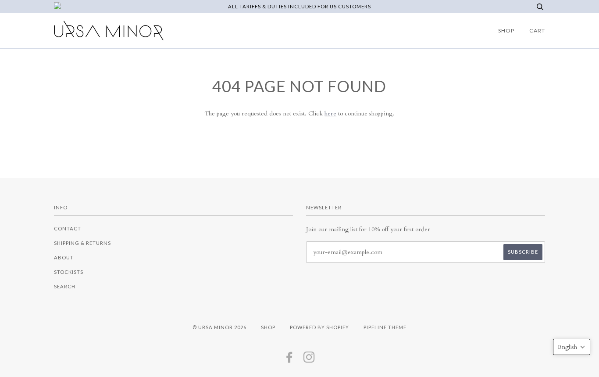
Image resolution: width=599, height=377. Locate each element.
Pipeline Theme (385, 327)
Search (64, 286)
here (330, 113)
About (64, 257)
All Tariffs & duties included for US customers (299, 6)
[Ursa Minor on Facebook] (290, 360)
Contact (67, 228)
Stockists (68, 272)
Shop (506, 30)
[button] (571, 347)
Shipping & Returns (82, 243)
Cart (537, 30)
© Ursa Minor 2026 (219, 327)
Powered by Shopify (319, 327)
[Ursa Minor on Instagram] (309, 360)
